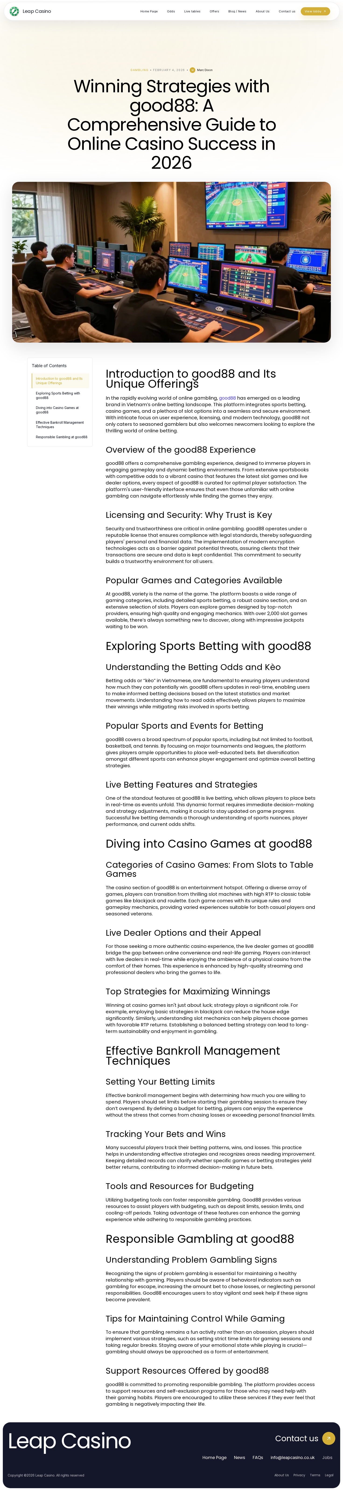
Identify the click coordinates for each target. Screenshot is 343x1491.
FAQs (258, 1457)
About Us (281, 1475)
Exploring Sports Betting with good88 (58, 395)
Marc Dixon (205, 70)
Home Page (215, 1457)
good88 (227, 398)
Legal (329, 1475)
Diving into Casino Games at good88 (57, 410)
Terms (315, 1475)
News (239, 1457)
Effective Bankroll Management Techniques (60, 424)
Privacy (299, 1475)
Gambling (139, 70)
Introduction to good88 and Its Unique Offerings (59, 380)
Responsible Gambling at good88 (62, 437)
